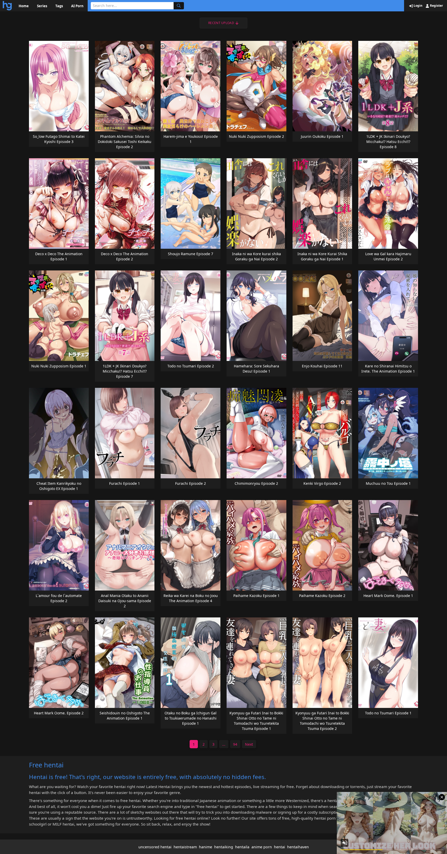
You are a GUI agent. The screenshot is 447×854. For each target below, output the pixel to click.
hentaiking (223, 846)
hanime (205, 846)
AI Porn (77, 6)
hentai (279, 846)
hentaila (242, 846)
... (223, 744)
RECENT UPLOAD (221, 23)
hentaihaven (298, 846)
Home (24, 6)
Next (249, 744)
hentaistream (185, 846)
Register (436, 6)
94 (235, 744)
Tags (59, 6)
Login (417, 6)
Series (42, 6)
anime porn (261, 846)
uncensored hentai (155, 846)
